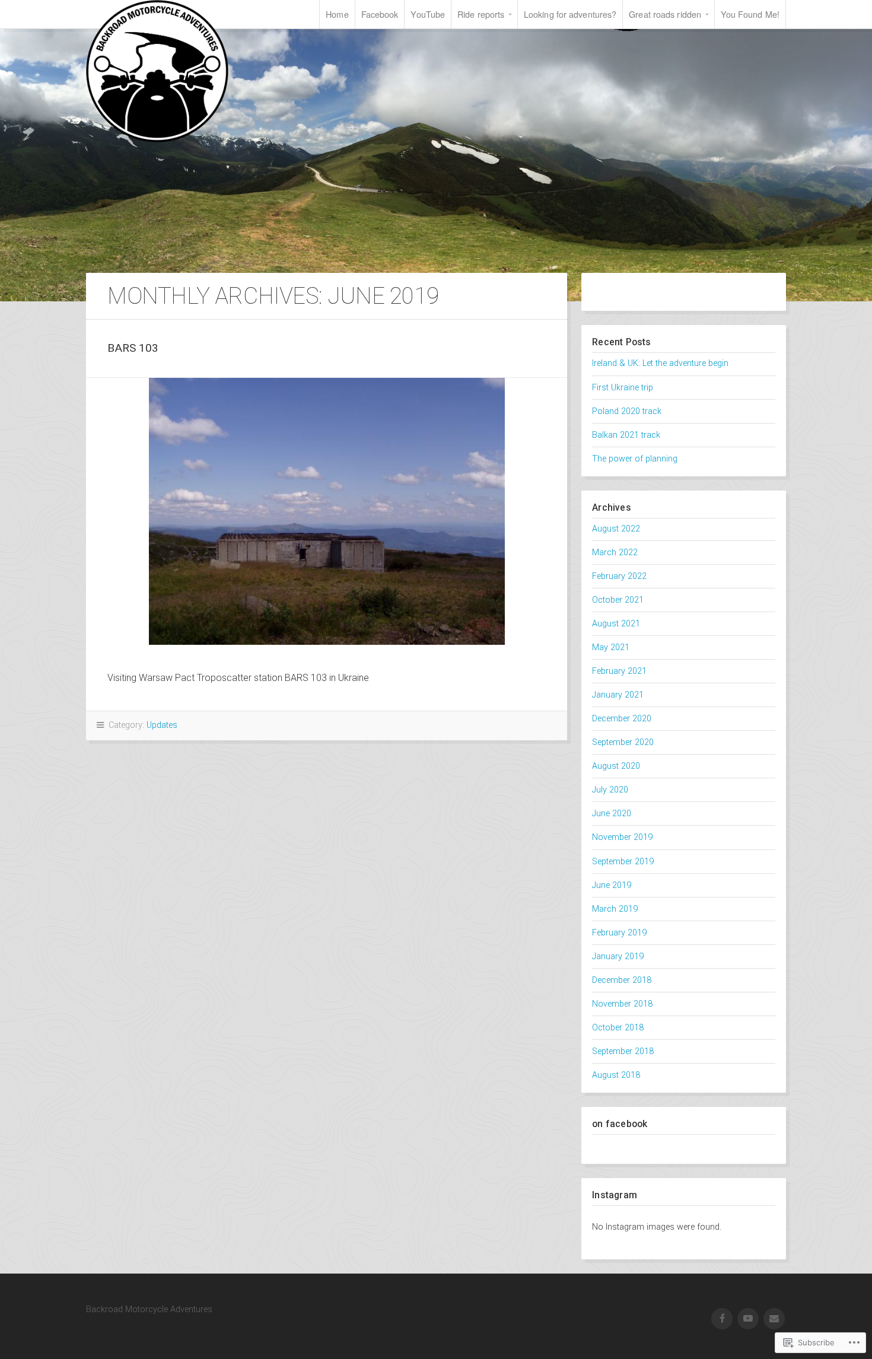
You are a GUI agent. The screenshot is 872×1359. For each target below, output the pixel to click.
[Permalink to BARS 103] (326, 511)
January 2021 (618, 695)
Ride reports (480, 14)
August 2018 (616, 1075)
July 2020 (610, 790)
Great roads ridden (665, 14)
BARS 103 (132, 348)
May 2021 (610, 647)
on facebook (619, 1123)
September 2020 (623, 742)
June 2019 (611, 885)
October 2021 (618, 600)
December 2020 (621, 719)
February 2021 (619, 671)
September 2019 (623, 862)
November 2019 (622, 837)
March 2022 (615, 553)
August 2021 (616, 624)
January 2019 (618, 956)
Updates (162, 725)
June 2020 (611, 814)
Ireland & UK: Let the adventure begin (660, 363)
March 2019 (615, 909)
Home (337, 14)
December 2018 (621, 980)
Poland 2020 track (626, 411)
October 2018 (618, 1028)
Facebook (380, 14)
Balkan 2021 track (626, 435)
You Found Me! (750, 14)
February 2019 (619, 933)
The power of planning (634, 459)
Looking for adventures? (570, 14)
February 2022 (619, 576)
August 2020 (616, 766)
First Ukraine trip (622, 388)
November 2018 (622, 1004)
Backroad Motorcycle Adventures (157, 71)
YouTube (427, 14)
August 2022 (616, 529)
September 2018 (623, 1051)
